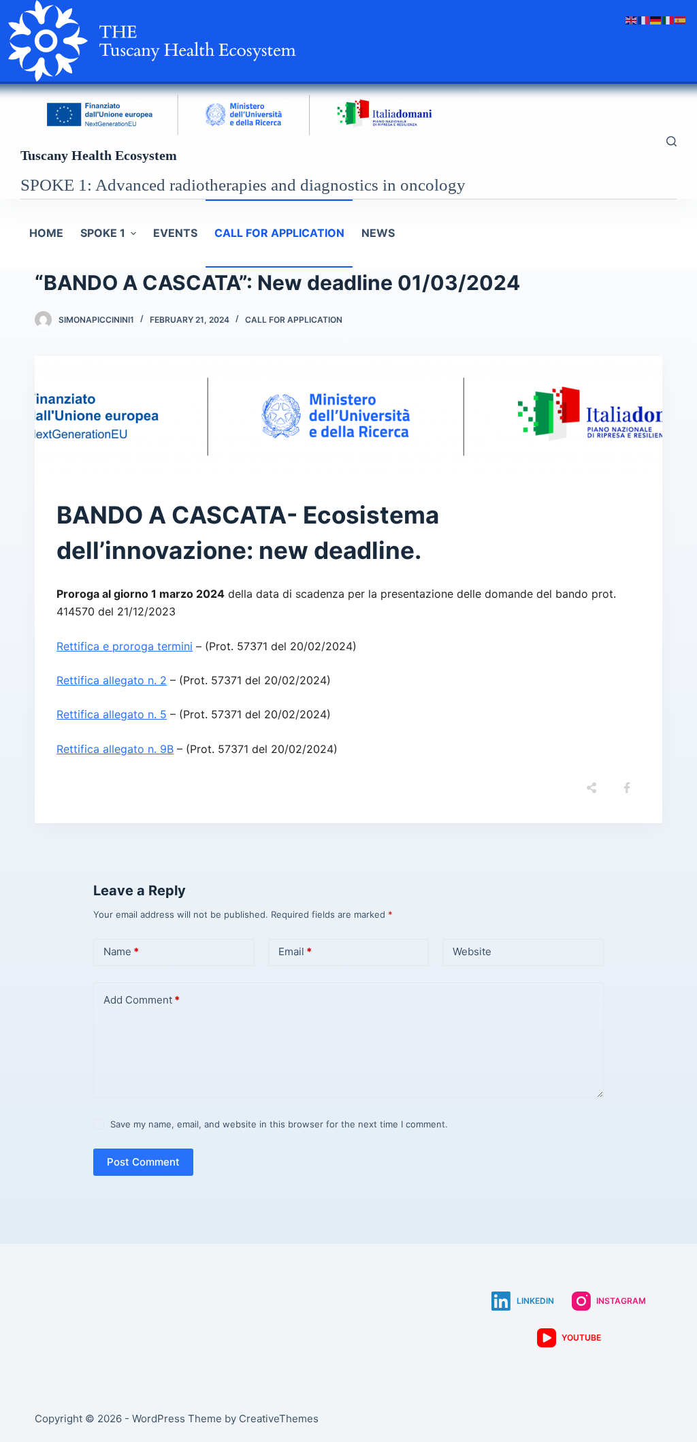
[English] (632, 19)
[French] (644, 19)
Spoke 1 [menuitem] (102, 233)
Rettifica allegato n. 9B (115, 749)
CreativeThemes (279, 1418)
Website (472, 951)
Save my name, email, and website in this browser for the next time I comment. (279, 1124)
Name (121, 951)
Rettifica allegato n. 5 (111, 714)
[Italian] (668, 19)
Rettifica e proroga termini (124, 646)
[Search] (671, 141)
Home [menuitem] (46, 233)
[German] (656, 19)
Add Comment (141, 999)
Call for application (293, 320)
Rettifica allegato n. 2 (111, 680)
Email (295, 951)
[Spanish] (681, 19)
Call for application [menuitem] (279, 233)
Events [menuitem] (175, 233)
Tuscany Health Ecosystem (98, 155)
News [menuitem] (378, 233)
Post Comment (143, 1161)
